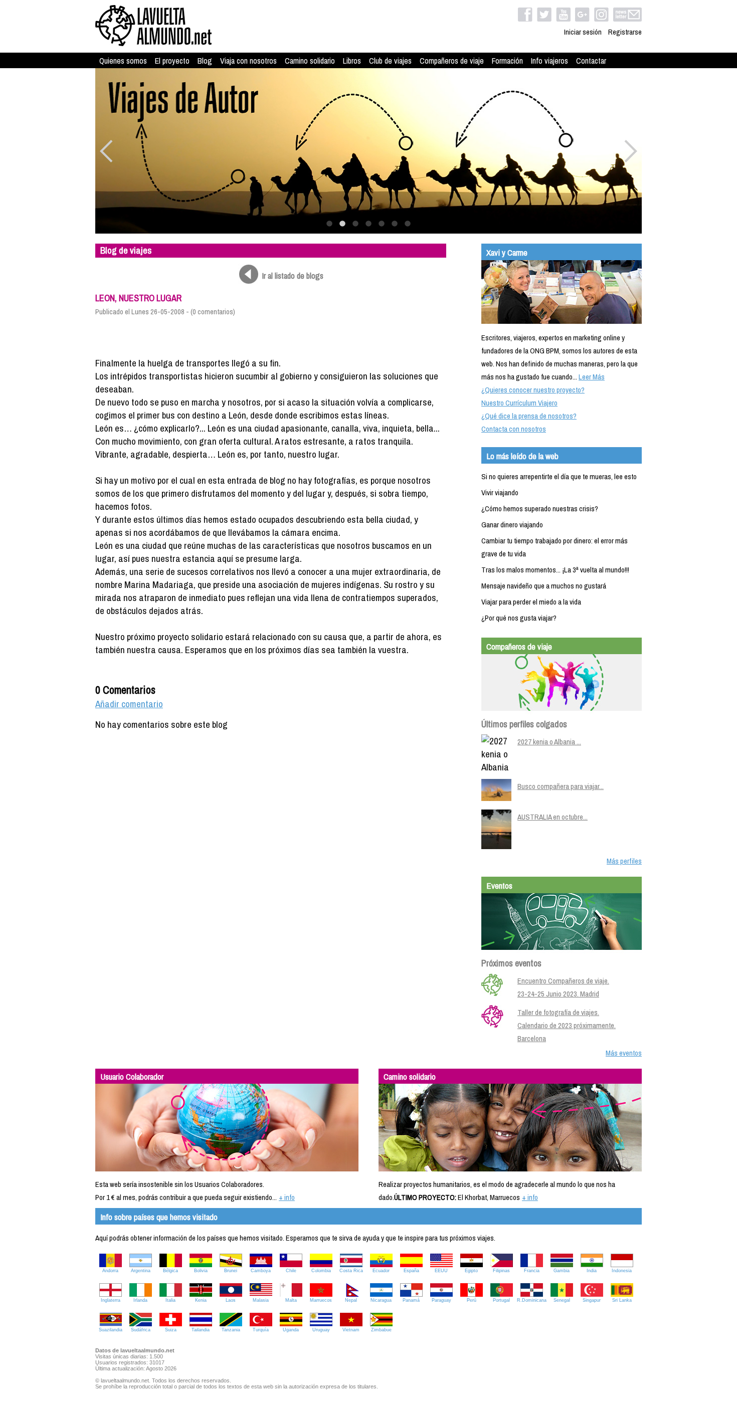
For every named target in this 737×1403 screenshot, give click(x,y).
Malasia (261, 1300)
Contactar (591, 60)
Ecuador (381, 1270)
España (411, 1270)
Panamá (411, 1300)
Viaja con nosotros (248, 60)
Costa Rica (351, 1270)
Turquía (261, 1329)
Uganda (291, 1329)
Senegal (562, 1300)
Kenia (201, 1300)
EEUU (441, 1270)
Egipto (471, 1270)
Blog (205, 60)
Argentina (140, 1270)
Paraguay (441, 1300)
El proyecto (172, 60)
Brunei (230, 1270)
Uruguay (321, 1329)
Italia (170, 1300)
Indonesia (622, 1270)
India (592, 1270)
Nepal (351, 1300)
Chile (291, 1270)
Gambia (562, 1270)
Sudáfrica (140, 1329)
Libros (352, 60)
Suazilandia (110, 1329)
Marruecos (321, 1300)
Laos (231, 1300)
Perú (471, 1300)
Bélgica (170, 1270)
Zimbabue (381, 1329)
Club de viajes (390, 60)
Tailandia (201, 1329)
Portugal (501, 1300)
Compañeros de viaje (452, 60)
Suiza (170, 1329)
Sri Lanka (622, 1300)
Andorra (110, 1270)
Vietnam (350, 1329)
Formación (507, 60)
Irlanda (140, 1300)
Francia (531, 1270)
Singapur (592, 1300)
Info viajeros (549, 60)
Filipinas (501, 1270)
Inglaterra (110, 1300)
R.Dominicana (531, 1300)
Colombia (321, 1270)
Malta (291, 1300)
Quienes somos (123, 60)
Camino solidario (310, 60)
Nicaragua (381, 1300)
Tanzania (231, 1329)
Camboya (261, 1270)
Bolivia (201, 1270)
